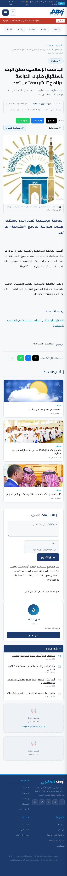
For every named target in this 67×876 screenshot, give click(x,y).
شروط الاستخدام (57, 841)
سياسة (32, 29)
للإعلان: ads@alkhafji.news (33, 726)
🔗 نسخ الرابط (55, 128)
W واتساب (22, 121)
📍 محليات (56, 61)
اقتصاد (9, 29)
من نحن (61, 830)
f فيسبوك (38, 121)
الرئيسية (56, 29)
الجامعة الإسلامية (43, 344)
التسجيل (25, 830)
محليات (44, 29)
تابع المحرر (33, 635)
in (35, 802)
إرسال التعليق (48, 557)
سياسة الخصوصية (56, 835)
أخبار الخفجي (23, 810)
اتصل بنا (61, 846)
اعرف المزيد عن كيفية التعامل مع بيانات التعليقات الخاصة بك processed (36, 576)
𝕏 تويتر (51, 121)
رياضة (20, 29)
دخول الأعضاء (22, 835)
